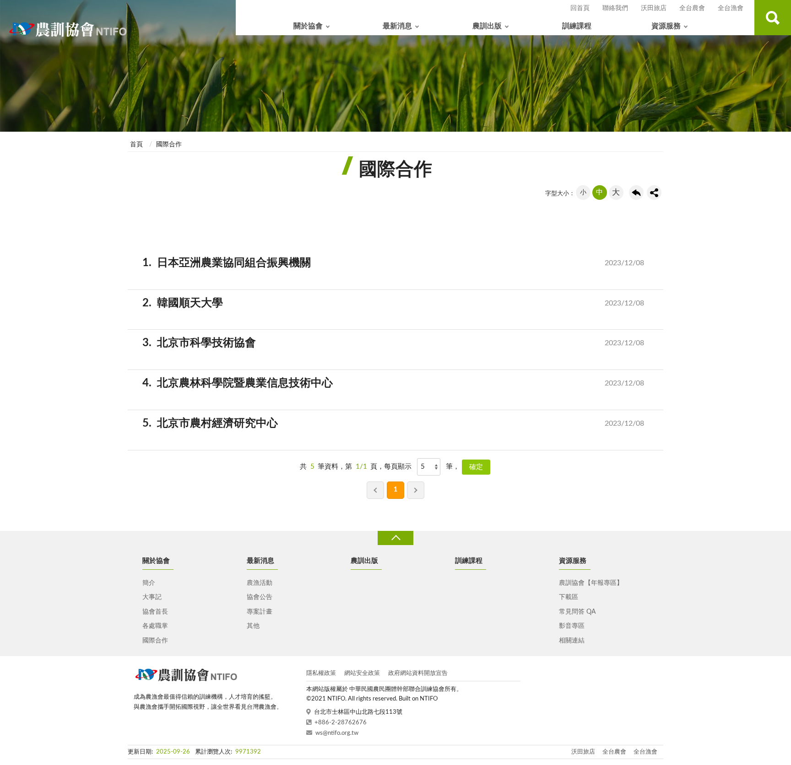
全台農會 (692, 8)
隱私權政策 (321, 673)
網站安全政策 (362, 673)
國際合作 (169, 144)
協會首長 (155, 612)
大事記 (152, 597)
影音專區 (572, 626)
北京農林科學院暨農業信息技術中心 (400, 383)
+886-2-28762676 (340, 723)
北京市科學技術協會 (400, 342)
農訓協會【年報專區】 (591, 583)
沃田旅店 (653, 8)
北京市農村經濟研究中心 (400, 423)
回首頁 (580, 8)
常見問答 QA (577, 612)
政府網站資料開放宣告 (418, 673)
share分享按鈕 (654, 192)
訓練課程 (576, 26)
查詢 (772, 17)
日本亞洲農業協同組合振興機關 (400, 262)
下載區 (568, 597)
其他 (253, 626)
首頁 (136, 144)
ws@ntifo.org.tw (336, 733)
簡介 (148, 583)
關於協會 (308, 26)
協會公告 (259, 597)
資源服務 (666, 26)
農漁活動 (259, 583)
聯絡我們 (615, 8)
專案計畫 (259, 612)
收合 (395, 538)
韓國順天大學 (400, 303)
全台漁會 (730, 8)
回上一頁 (636, 192)
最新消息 (397, 26)
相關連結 (572, 640)
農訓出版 (487, 26)
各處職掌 (155, 626)
